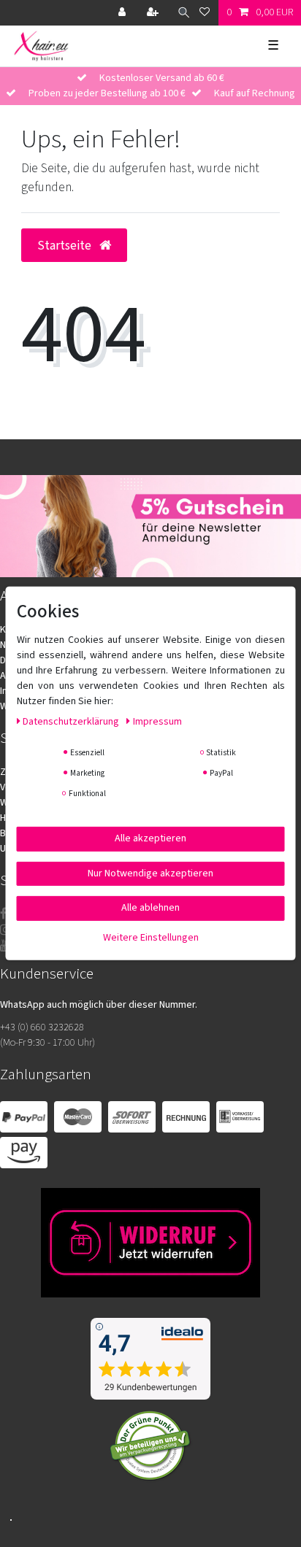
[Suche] (180, 13)
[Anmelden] (123, 13)
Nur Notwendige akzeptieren (150, 872)
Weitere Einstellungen (151, 937)
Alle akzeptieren (150, 838)
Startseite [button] (65, 245)
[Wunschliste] (204, 13)
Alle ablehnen (150, 907)
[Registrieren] (154, 13)
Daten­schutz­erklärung (72, 721)
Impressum (157, 721)
